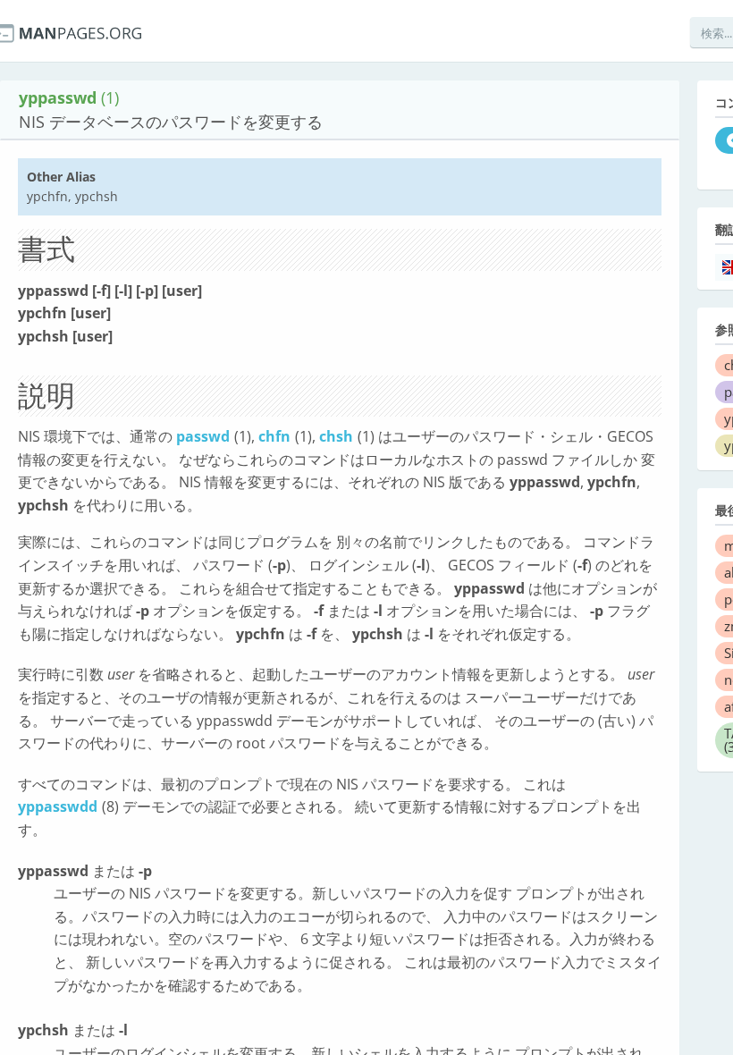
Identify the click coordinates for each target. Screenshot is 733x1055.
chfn (274, 436)
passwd (203, 436)
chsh (336, 436)
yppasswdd (57, 806)
